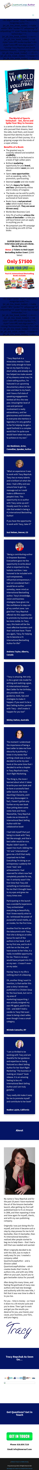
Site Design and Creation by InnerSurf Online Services (19, 1468)
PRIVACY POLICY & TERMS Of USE (19, 1462)
